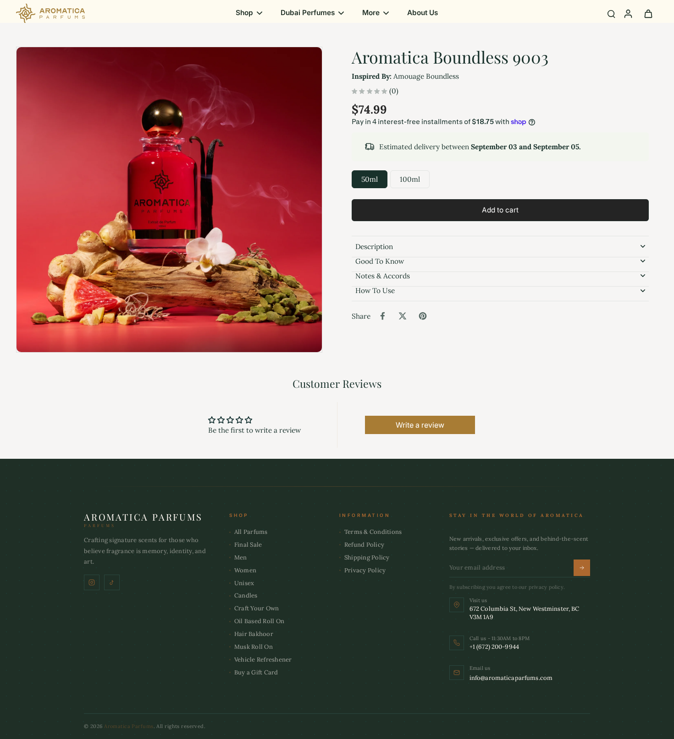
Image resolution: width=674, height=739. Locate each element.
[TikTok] (112, 582)
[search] (611, 13)
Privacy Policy (365, 570)
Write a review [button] (420, 424)
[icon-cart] (648, 13)
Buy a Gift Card (256, 672)
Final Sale (248, 545)
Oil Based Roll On (259, 621)
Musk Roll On (253, 647)
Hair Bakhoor (253, 634)
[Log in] (628, 13)
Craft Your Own (256, 608)
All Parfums (251, 532)
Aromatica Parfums (128, 726)
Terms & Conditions (373, 532)
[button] (500, 210)
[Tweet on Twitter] (402, 316)
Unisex (244, 583)
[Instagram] (91, 582)
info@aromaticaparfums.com (511, 678)
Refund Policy (364, 545)
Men (240, 557)
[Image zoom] (169, 199)
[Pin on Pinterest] (423, 316)
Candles (246, 595)
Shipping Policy (367, 557)
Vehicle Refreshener (263, 659)
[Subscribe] (582, 568)
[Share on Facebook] (382, 316)
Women (245, 570)
